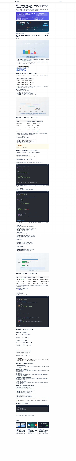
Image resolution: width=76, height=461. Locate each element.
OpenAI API (29, 415)
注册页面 (19, 289)
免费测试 (45, 25)
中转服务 (33, 415)
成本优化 (26, 415)
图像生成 (23, 415)
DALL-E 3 (17, 415)
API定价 (20, 415)
